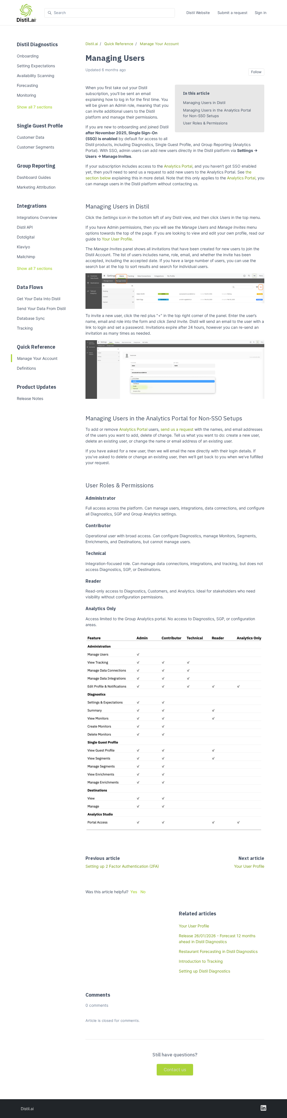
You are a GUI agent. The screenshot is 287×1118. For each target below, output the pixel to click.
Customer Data (30, 137)
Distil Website (198, 12)
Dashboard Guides (34, 177)
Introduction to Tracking (201, 961)
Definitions (26, 368)
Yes (133, 891)
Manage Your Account (37, 358)
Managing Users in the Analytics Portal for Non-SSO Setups (217, 113)
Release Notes (30, 398)
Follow (256, 72)
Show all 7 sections (34, 107)
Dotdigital (25, 237)
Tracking (25, 328)
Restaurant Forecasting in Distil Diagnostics (218, 951)
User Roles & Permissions (205, 123)
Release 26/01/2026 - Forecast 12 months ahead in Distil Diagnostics (217, 938)
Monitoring (26, 95)
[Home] (26, 13)
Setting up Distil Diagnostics (204, 971)
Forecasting (27, 85)
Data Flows (30, 287)
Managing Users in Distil (204, 102)
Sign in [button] (261, 12)
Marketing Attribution (36, 187)
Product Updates (36, 387)
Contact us (175, 1069)
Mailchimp (26, 256)
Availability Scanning (35, 75)
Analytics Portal (178, 166)
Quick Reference (36, 347)
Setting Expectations (36, 65)
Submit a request (232, 12)
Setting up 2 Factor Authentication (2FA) (122, 866)
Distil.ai (91, 43)
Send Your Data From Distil (41, 308)
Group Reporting (36, 166)
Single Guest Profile (40, 125)
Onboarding (28, 56)
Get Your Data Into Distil (38, 298)
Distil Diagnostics (37, 44)
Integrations (32, 206)
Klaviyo (23, 246)
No (142, 891)
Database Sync (31, 318)
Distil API (25, 227)
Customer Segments (35, 147)
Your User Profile (117, 239)
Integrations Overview (37, 217)
